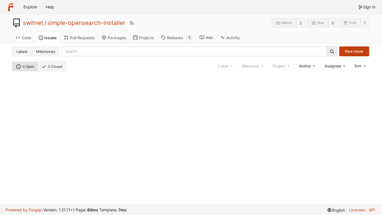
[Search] (331, 51)
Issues (50, 37)
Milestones (45, 51)
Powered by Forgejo (24, 209)
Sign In (369, 6)
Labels (22, 51)
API (372, 209)
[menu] (360, 66)
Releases (178, 37)
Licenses (357, 209)
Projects (146, 37)
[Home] (10, 7)
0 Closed (55, 66)
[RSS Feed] (131, 22)
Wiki (209, 37)
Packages (117, 37)
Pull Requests (82, 37)
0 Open (28, 66)
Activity (233, 37)
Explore (30, 6)
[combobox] (307, 65)
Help (50, 6)
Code (26, 37)
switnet (33, 23)
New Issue (354, 51)
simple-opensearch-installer (86, 23)
